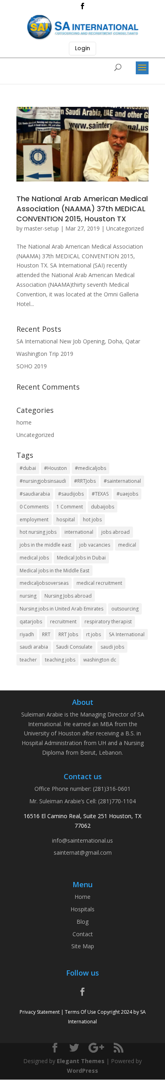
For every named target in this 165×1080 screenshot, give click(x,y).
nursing (28, 595)
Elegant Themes (81, 1061)
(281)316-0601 (112, 788)
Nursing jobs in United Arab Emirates (61, 608)
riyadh (27, 634)
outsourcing (125, 608)
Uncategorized (125, 228)
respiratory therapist (108, 621)
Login (82, 48)
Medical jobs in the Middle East (54, 570)
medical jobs (34, 557)
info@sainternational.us (82, 840)
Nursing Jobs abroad (68, 595)
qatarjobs (31, 621)
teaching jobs (60, 659)
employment (34, 519)
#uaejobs (127, 493)
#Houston (55, 468)
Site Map (82, 946)
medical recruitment (99, 583)
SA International (127, 634)
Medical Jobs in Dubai (81, 557)
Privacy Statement (40, 1012)
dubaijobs (102, 506)
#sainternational (122, 481)
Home (82, 896)
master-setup (41, 228)
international (78, 532)
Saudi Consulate (74, 646)
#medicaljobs (90, 468)
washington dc (99, 659)
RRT (46, 634)
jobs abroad (115, 532)
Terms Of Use (80, 1012)
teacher (28, 659)
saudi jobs (112, 646)
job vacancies (94, 544)
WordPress (82, 1070)
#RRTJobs (85, 481)
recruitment (63, 621)
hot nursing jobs (38, 532)
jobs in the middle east (45, 544)
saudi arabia (34, 646)
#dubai (28, 468)
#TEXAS (100, 493)
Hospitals (82, 909)
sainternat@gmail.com (83, 852)
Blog (82, 921)
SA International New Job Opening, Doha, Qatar (78, 341)
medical (127, 544)
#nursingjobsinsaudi (43, 481)
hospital (65, 519)
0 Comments (34, 506)
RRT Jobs (68, 634)
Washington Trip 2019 (44, 353)
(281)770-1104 (117, 801)
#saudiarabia (35, 493)
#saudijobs (71, 493)
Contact (82, 934)
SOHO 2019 (31, 366)
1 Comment (69, 506)
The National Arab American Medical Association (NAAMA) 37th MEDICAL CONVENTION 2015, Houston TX (82, 209)
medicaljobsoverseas (44, 583)
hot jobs (92, 519)
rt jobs (93, 634)
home (24, 422)
